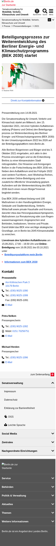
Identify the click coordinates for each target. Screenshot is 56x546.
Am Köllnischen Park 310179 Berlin (17, 284)
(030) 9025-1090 (19, 290)
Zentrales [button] (7, 442)
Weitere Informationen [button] (15, 521)
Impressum (10, 391)
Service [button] (6, 478)
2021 (36, 26)
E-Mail (8, 305)
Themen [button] (6, 512)
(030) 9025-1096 (19, 357)
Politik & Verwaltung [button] (14, 495)
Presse (7, 26)
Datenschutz (10, 399)
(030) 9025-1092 (19, 326)
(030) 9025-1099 (19, 295)
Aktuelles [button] (7, 504)
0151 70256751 (20, 331)
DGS (11, 416)
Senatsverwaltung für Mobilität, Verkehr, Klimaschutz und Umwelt (20, 21)
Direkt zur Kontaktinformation (26, 100)
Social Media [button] (9, 433)
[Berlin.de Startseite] (11, 466)
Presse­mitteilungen (22, 26)
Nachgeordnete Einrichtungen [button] (19, 451)
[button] (51, 19)
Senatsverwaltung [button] (12, 383)
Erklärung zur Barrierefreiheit (19, 408)
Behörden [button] (7, 487)
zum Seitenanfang (40, 374)
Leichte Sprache (16, 425)
